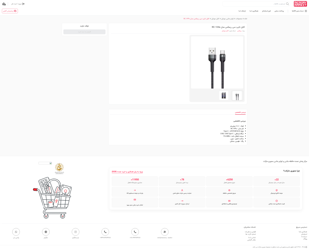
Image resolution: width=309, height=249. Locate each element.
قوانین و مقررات (250, 231)
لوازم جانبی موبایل (227, 18)
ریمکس (239, 31)
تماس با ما (252, 237)
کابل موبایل (215, 18)
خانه (245, 18)
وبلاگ (305, 239)
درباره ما (304, 236)
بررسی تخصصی (240, 112)
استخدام (304, 234)
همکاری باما (303, 231)
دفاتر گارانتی (251, 240)
